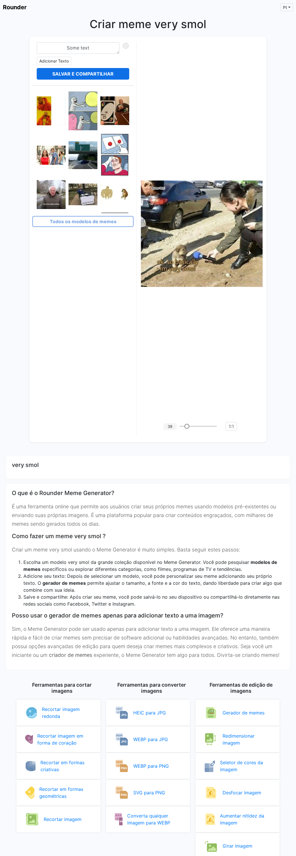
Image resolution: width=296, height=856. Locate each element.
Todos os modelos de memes (83, 221)
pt (285, 7)
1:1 (231, 426)
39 (170, 426)
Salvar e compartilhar (83, 74)
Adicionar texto (54, 60)
